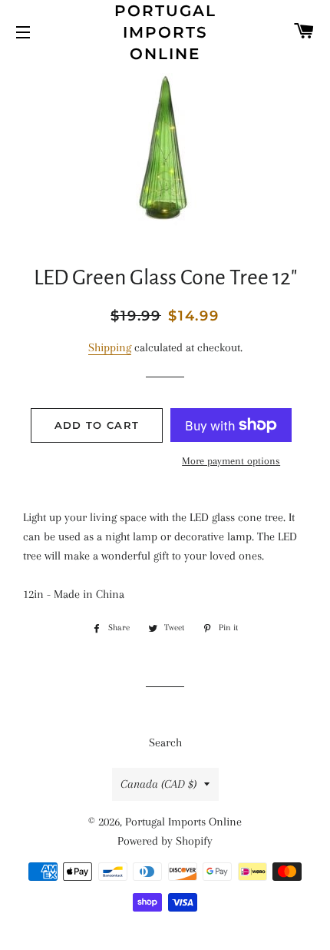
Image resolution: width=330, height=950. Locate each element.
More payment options (231, 461)
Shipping (109, 347)
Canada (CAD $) (158, 784)
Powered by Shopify (165, 841)
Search (165, 742)
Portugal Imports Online (165, 32)
